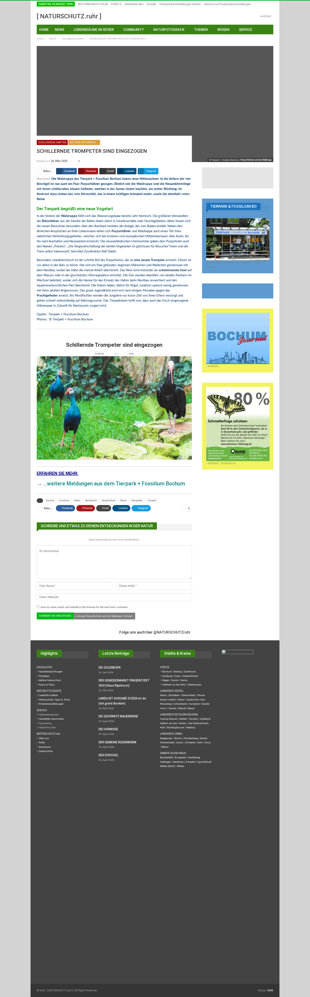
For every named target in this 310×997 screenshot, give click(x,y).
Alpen (163, 695)
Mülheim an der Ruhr (174, 684)
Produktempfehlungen (51, 704)
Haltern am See (168, 723)
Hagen (165, 680)
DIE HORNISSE (108, 729)
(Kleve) (182, 708)
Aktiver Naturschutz (50, 680)
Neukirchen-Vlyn (195, 699)
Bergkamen (166, 738)
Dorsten (193, 719)
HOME (44, 30)
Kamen (204, 738)
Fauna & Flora (46, 684)
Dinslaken (173, 695)
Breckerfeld (166, 757)
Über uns (44, 738)
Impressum (45, 747)
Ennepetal (180, 757)
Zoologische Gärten (52, 142)
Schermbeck (180, 704)
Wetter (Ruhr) (167, 766)
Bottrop (178, 671)
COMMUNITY (133, 30)
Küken (77, 500)
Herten (182, 723)
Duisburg (167, 676)
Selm (200, 742)
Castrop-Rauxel (168, 719)
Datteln (183, 719)
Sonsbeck (194, 704)
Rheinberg (165, 704)
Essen (177, 676)
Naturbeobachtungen (51, 671)
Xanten (172, 708)
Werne (164, 747)
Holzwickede (167, 742)
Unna (208, 742)
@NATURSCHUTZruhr (172, 632)
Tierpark (151, 500)
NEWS (59, 30)
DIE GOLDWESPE (109, 667)
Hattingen (165, 762)
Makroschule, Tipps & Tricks (54, 699)
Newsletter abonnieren (51, 719)
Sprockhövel (204, 762)
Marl (162, 727)
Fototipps (44, 676)
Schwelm (190, 762)
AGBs (42, 742)
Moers (181, 699)
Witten (180, 766)
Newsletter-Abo (134, 4)
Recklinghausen (176, 727)
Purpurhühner (109, 500)
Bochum (50, 500)
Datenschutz (46, 751)
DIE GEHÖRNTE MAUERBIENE (118, 716)
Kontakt (151, 4)
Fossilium (64, 500)
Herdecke (178, 762)
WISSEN (223, 30)
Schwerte (190, 742)
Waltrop (190, 727)
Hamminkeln (188, 695)
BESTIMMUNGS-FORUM (93, 4)
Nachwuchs (91, 500)
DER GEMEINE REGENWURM (117, 742)
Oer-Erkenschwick (198, 723)
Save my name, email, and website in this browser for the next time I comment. (84, 607)
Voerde (205, 704)
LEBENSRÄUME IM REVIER (94, 30)
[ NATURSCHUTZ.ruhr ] (69, 16)
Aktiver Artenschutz (85, 142)
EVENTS (116, 4)
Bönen (178, 738)
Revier (123, 500)
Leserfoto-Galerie (48, 695)
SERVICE (245, 30)
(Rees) (191, 708)
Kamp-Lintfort (168, 699)
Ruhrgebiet (137, 500)
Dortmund (190, 671)
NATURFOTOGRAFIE (169, 30)
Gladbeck (205, 719)
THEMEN (201, 30)
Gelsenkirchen (190, 676)
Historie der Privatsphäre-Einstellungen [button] (227, 4)
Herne (184, 680)
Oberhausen (194, 684)
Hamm (175, 680)
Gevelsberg (194, 757)
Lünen (179, 742)
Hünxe (201, 695)
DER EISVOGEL (108, 755)
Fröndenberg (191, 738)
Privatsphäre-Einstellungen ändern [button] (180, 4)
